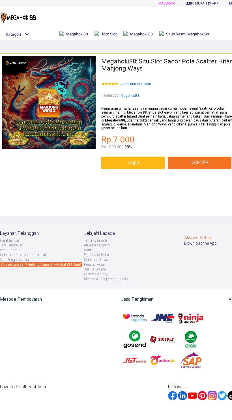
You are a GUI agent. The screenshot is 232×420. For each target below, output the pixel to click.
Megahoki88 (130, 96)
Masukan (166, 3)
